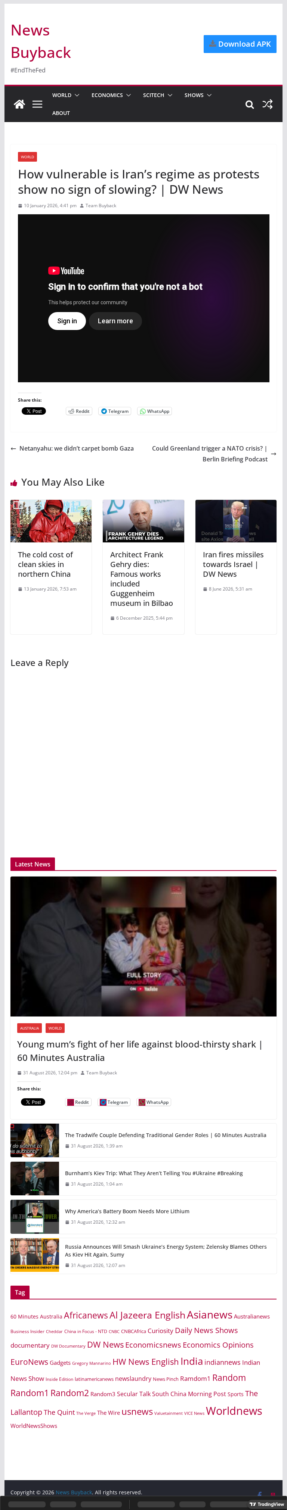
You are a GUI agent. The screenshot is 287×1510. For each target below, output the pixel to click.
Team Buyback (101, 205)
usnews (137, 1411)
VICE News (194, 1413)
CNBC (114, 1331)
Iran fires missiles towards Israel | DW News (233, 564)
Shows (194, 95)
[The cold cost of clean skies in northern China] (51, 505)
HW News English (145, 1361)
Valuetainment (168, 1413)
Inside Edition (59, 1379)
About (61, 112)
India (191, 1361)
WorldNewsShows (33, 1425)
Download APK (243, 44)
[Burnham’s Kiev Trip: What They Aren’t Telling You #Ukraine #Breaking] (34, 1178)
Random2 (69, 1393)
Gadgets (60, 1362)
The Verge (86, 1413)
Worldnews (234, 1410)
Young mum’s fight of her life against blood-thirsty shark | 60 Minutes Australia (140, 1051)
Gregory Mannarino (91, 1363)
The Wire (108, 1412)
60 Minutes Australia (36, 1316)
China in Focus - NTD (85, 1331)
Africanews (86, 1315)
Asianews (209, 1314)
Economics (107, 95)
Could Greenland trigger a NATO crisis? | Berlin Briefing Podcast (210, 453)
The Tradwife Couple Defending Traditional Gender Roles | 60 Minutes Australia (165, 1135)
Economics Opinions (218, 1344)
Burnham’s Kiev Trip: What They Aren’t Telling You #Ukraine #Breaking (154, 1173)
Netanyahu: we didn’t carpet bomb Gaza (76, 448)
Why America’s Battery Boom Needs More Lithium (127, 1211)
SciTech (153, 95)
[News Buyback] (19, 104)
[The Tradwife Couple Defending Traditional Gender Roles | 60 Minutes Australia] (34, 1140)
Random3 (102, 1394)
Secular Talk (134, 1394)
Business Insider (27, 1331)
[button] (75, 95)
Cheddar (54, 1331)
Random (229, 1377)
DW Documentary (68, 1346)
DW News (105, 1344)
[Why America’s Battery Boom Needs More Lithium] (34, 1216)
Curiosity (160, 1330)
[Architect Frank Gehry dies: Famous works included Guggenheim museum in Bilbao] (143, 505)
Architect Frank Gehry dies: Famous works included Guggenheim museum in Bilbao (141, 578)
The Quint (59, 1412)
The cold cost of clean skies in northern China (45, 564)
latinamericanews (94, 1379)
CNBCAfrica (133, 1331)
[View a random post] (268, 104)
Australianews (252, 1316)
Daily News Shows (206, 1330)
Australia (29, 1028)
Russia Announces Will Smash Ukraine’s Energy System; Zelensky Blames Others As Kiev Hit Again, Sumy (166, 1250)
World (61, 95)
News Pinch (166, 1379)
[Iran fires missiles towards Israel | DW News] (236, 505)
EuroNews (29, 1361)
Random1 (29, 1393)
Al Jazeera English (147, 1314)
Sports (236, 1394)
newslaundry (133, 1378)
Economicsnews (153, 1344)
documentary (30, 1345)
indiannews (222, 1362)
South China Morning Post (189, 1394)
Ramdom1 (195, 1378)
